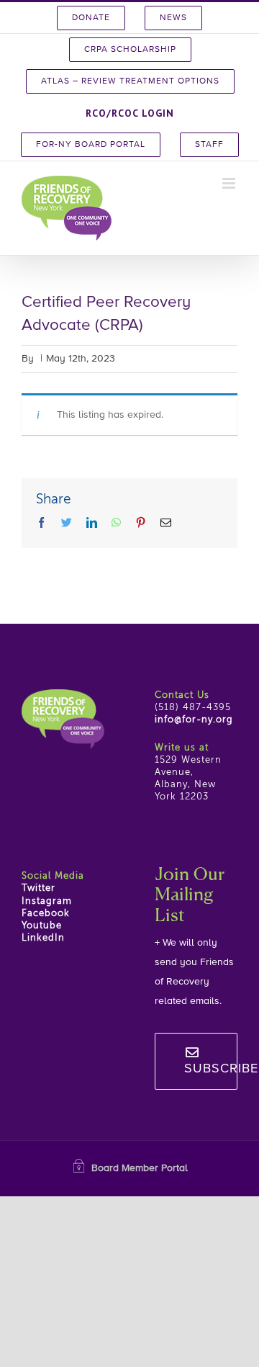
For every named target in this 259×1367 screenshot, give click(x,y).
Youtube (42, 926)
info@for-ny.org (194, 720)
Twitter (38, 888)
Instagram (47, 901)
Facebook (46, 913)
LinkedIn (43, 938)
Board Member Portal (139, 1168)
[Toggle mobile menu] (229, 183)
